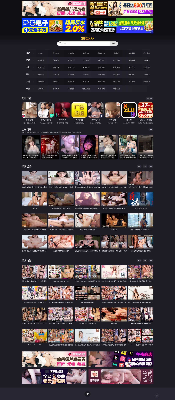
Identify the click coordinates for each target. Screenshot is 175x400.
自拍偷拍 (56, 60)
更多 (150, 166)
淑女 (145, 260)
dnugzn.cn (87, 38)
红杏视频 (101, 89)
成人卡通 (71, 67)
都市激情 (41, 81)
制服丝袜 (101, 67)
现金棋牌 (131, 53)
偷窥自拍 (41, 74)
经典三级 (116, 67)
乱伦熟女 (131, 67)
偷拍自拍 (56, 67)
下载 (150, 129)
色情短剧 (116, 89)
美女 (139, 166)
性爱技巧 (147, 81)
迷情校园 (101, 81)
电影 (28, 67)
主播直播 (131, 60)
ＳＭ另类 (147, 60)
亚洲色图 (56, 74)
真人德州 (56, 53)
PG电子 (41, 53)
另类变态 (147, 67)
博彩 (28, 53)
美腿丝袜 (101, 74)
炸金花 (116, 53)
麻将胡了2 (101, 53)
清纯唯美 (116, 74)
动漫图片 (86, 74)
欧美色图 (71, 74)
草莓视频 (71, 89)
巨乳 (145, 166)
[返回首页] (156, 395)
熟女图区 (131, 74)
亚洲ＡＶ (41, 60)
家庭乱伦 (56, 81)
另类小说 (116, 81)
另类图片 (147, 74)
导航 (28, 88)
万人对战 (71, 53)
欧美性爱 (86, 67)
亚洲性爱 (41, 67)
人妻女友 (71, 81)
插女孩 (40, 89)
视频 (28, 60)
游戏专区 (86, 53)
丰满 (139, 260)
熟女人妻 (101, 60)
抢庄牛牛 (147, 53)
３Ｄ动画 (86, 60)
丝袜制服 (116, 60)
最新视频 (26, 166)
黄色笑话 (131, 81)
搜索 (113, 43)
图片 (28, 74)
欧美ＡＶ (71, 60)
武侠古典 (86, 81)
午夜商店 (56, 89)
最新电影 (26, 260)
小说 (28, 81)
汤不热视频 (86, 89)
